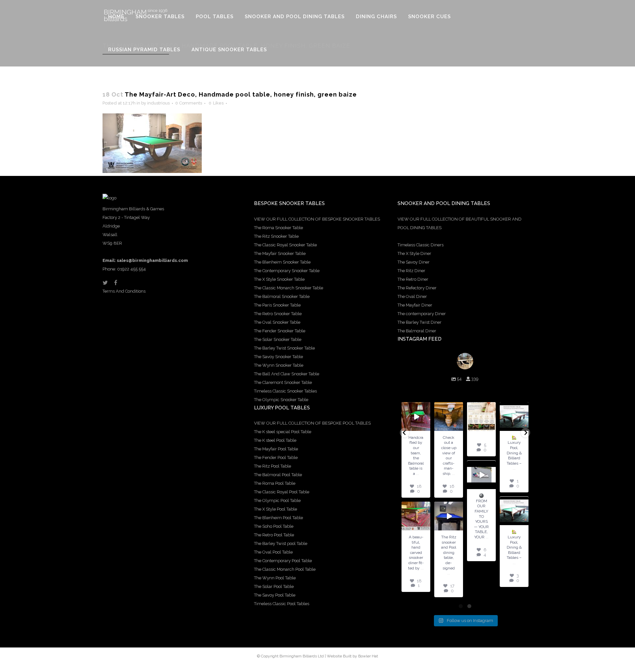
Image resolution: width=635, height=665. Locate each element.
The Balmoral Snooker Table (282, 296)
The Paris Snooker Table (277, 305)
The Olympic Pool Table (277, 500)
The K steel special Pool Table (282, 431)
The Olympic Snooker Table (281, 399)
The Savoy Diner (414, 262)
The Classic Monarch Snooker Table (288, 287)
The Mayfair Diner (415, 305)
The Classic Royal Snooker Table (285, 244)
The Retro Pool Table (274, 534)
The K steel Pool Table (275, 440)
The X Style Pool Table (275, 509)
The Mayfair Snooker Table (280, 253)
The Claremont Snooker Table (283, 382)
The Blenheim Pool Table (278, 517)
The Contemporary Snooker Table (286, 270)
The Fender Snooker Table (279, 330)
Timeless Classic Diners (421, 244)
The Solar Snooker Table (277, 339)
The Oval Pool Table (273, 552)
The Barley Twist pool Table (280, 543)
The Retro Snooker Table (278, 313)
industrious (158, 103)
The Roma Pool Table (274, 483)
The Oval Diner (412, 296)
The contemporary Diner (422, 313)
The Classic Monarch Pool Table (285, 569)
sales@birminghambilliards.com (152, 260)
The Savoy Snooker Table (278, 356)
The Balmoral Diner (417, 330)
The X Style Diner (414, 253)
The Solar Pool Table (274, 586)
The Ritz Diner (411, 270)
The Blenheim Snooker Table (282, 262)
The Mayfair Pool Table (276, 448)
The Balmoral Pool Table (278, 474)
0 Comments (188, 103)
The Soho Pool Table (273, 526)
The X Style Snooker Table (279, 279)
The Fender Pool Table (276, 457)
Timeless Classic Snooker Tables (285, 391)
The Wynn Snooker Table (278, 365)
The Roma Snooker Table (278, 227)
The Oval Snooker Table (277, 322)
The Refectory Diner (417, 287)
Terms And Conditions (124, 291)
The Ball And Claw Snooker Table (286, 373)
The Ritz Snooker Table (276, 236)
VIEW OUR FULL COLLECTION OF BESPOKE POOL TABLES (312, 423)
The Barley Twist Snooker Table (284, 348)
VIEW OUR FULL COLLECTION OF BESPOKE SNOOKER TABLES (317, 219)
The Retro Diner (413, 279)
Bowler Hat (368, 656)
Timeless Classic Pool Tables (281, 603)
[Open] (416, 416)
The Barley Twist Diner (420, 322)
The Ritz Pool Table (272, 466)
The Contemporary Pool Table (283, 560)
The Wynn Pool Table (275, 577)
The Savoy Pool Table (274, 595)
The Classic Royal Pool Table (281, 491)
